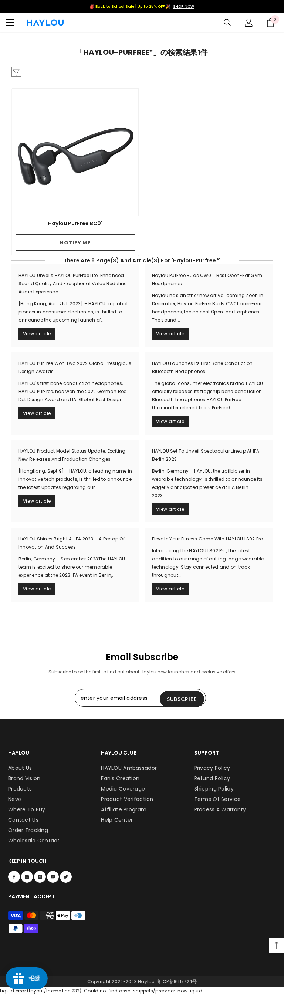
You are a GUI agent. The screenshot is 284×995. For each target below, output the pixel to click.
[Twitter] (66, 877)
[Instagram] (27, 877)
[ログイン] (249, 23)
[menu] (10, 22)
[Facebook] (14, 877)
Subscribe (182, 699)
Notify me (75, 242)
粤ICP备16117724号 (177, 981)
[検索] (227, 22)
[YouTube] (53, 877)
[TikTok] (40, 877)
